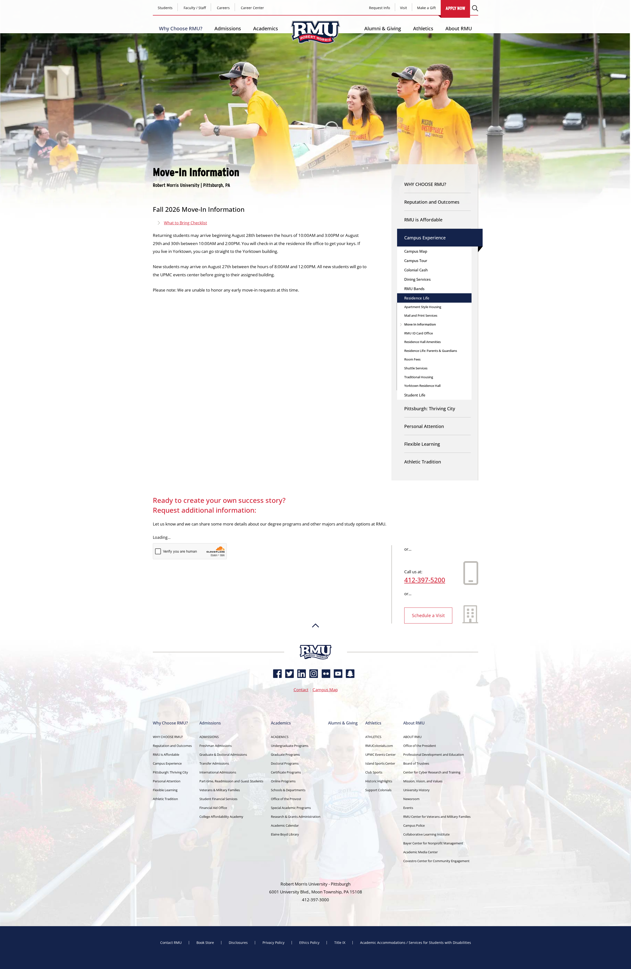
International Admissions (217, 772)
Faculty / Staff (195, 7)
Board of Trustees (416, 763)
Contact (301, 689)
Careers (223, 7)
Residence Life (416, 298)
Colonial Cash (416, 269)
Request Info (379, 7)
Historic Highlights (378, 781)
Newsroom (411, 799)
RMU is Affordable (423, 220)
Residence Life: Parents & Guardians (430, 350)
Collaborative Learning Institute (426, 834)
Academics (265, 28)
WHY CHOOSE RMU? (425, 184)
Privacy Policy (273, 942)
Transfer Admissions (214, 763)
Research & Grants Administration (295, 816)
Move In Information (420, 324)
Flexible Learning (422, 444)
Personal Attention (424, 426)
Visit (403, 7)
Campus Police (414, 825)
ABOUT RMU (412, 737)
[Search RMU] (475, 8)
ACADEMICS (279, 737)
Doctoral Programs (284, 763)
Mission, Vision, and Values (422, 781)
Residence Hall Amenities (422, 342)
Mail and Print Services (420, 315)
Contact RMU (171, 942)
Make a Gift (426, 7)
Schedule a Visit (428, 615)
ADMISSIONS (209, 737)
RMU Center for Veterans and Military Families (437, 816)
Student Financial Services (218, 799)
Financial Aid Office (213, 807)
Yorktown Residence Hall (422, 385)
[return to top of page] (315, 642)
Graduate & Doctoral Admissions (223, 754)
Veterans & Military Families (219, 790)
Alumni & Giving (382, 28)
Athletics (423, 28)
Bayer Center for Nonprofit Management (433, 843)
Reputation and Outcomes (431, 202)
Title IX (339, 942)
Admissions (227, 28)
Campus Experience (425, 238)
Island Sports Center (380, 763)
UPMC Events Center (380, 754)
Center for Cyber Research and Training (431, 772)
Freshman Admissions (215, 745)
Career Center (252, 7)
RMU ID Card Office (418, 333)
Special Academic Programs (291, 807)
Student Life (414, 395)
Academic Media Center (420, 852)
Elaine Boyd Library (285, 834)
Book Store (205, 942)
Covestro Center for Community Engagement (436, 861)
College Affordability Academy (221, 816)
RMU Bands (414, 288)
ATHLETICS (373, 737)
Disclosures (238, 942)
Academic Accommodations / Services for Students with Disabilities (415, 942)
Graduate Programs (285, 754)
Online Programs (283, 781)
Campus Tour (415, 260)
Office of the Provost (286, 799)
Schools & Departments (288, 790)
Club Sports (373, 772)
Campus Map (415, 251)
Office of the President (419, 745)
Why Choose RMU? (180, 28)
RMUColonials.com (379, 745)
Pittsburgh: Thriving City (429, 408)
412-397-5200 (424, 579)
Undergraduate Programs (289, 745)
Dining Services (417, 279)
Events (408, 807)
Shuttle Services (415, 368)
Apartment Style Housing (422, 307)
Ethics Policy (309, 942)
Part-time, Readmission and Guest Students (231, 781)
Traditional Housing (418, 377)
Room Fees (412, 359)
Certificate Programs (286, 772)
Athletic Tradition (422, 462)
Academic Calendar (285, 825)
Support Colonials (378, 790)
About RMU (458, 28)
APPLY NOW (455, 8)
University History (416, 790)
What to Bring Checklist (185, 223)
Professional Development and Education (433, 754)
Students (165, 7)
